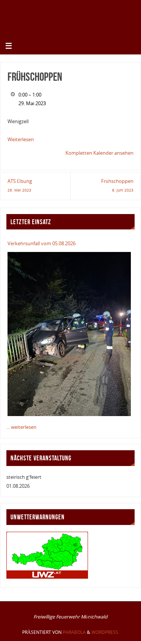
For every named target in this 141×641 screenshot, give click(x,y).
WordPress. (105, 632)
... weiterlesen (21, 427)
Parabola (74, 632)
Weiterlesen (21, 139)
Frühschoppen (117, 185)
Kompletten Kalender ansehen (99, 153)
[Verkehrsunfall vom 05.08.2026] (69, 334)
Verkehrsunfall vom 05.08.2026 (42, 243)
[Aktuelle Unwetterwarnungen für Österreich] (47, 577)
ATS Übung (20, 185)
